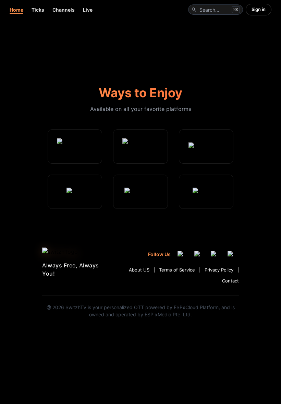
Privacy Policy (219, 270)
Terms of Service (177, 270)
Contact (230, 280)
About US (139, 270)
